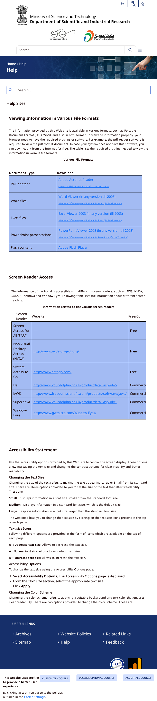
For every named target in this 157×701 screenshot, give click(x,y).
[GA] (135, 664)
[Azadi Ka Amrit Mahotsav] (99, 36)
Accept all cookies (138, 678)
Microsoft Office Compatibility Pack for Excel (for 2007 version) (90, 220)
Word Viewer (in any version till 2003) (87, 196)
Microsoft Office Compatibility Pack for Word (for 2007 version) (90, 203)
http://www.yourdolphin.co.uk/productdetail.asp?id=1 (75, 402)
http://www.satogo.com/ (53, 372)
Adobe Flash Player (73, 247)
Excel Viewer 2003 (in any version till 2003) (90, 213)
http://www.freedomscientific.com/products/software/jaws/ (80, 393)
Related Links (118, 634)
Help (22, 63)
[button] (123, 3)
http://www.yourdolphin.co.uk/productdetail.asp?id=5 (75, 385)
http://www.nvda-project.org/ (56, 351)
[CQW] (117, 664)
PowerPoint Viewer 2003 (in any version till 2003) (95, 230)
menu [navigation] (139, 50)
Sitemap (23, 642)
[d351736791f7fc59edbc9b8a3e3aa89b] (62, 34)
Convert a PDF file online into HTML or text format (83, 186)
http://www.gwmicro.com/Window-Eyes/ (65, 412)
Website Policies (76, 634)
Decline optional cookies (96, 678)
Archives (23, 634)
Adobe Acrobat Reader (75, 179)
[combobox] (133, 3)
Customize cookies (55, 678)
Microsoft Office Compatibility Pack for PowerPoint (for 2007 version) (93, 237)
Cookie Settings (34, 697)
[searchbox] (71, 50)
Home (11, 63)
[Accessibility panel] (142, 3)
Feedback (115, 642)
